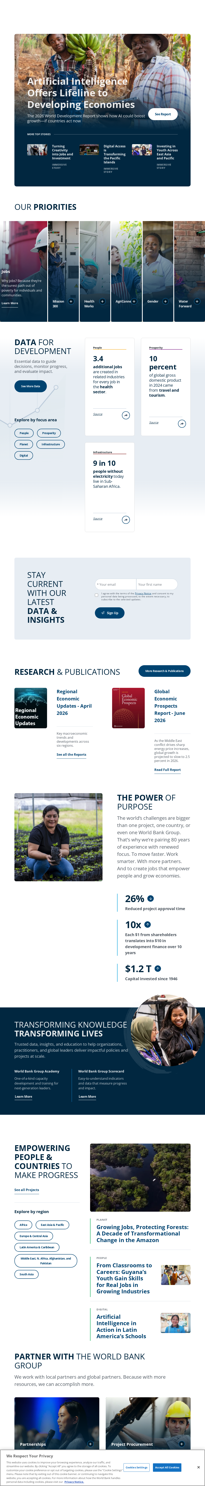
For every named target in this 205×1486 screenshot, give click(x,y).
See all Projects (26, 1190)
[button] (71, 301)
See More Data (30, 386)
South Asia (26, 1274)
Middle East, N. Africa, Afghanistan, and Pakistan (46, 1261)
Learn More (10, 303)
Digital (24, 455)
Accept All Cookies (167, 1467)
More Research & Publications (164, 671)
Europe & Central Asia (34, 1236)
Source (97, 414)
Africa (23, 1225)
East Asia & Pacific (52, 1225)
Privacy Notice (143, 593)
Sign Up (112, 613)
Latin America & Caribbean (37, 1247)
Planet (24, 444)
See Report (163, 114)
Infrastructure (51, 444)
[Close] (198, 1467)
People (24, 433)
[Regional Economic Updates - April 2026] (30, 708)
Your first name (150, 584)
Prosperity (49, 433)
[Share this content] (126, 415)
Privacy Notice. (74, 1482)
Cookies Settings (136, 1467)
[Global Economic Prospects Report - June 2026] (128, 708)
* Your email (106, 584)
